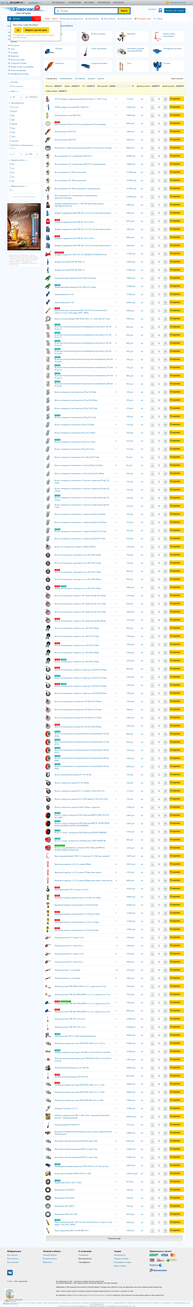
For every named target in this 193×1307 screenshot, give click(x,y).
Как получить (13, 1262)
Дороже (101, 78)
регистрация (180, 2)
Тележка (14, 52)
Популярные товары (122, 1262)
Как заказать (12, 1255)
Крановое (15, 56)
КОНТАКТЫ (118, 2)
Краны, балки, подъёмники (22, 67)
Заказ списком (177, 78)
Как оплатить (13, 1258)
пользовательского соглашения (102, 1295)
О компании (83, 1255)
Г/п (13, 148)
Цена (15, 91)
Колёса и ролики (18, 59)
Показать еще (114, 1238)
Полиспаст (15, 45)
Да (18, 30)
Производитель (17, 103)
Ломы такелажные (18, 70)
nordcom (38, 3)
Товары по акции (121, 1258)
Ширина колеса (19, 186)
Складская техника (19, 63)
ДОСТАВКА (89, 2)
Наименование (66, 78)
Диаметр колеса (19, 160)
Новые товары (120, 1266)
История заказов (50, 1258)
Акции (47, 18)
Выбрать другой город (36, 30)
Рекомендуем (119, 1255)
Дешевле (91, 78)
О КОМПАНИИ (74, 2)
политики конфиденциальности (81, 1295)
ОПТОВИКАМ (104, 2)
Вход (172, 2)
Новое (55, 18)
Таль (13, 49)
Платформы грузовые (20, 74)
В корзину (175, 99)
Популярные (80, 78)
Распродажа (58, 2)
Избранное (47, 1262)
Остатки (14, 82)
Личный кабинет (50, 1255)
